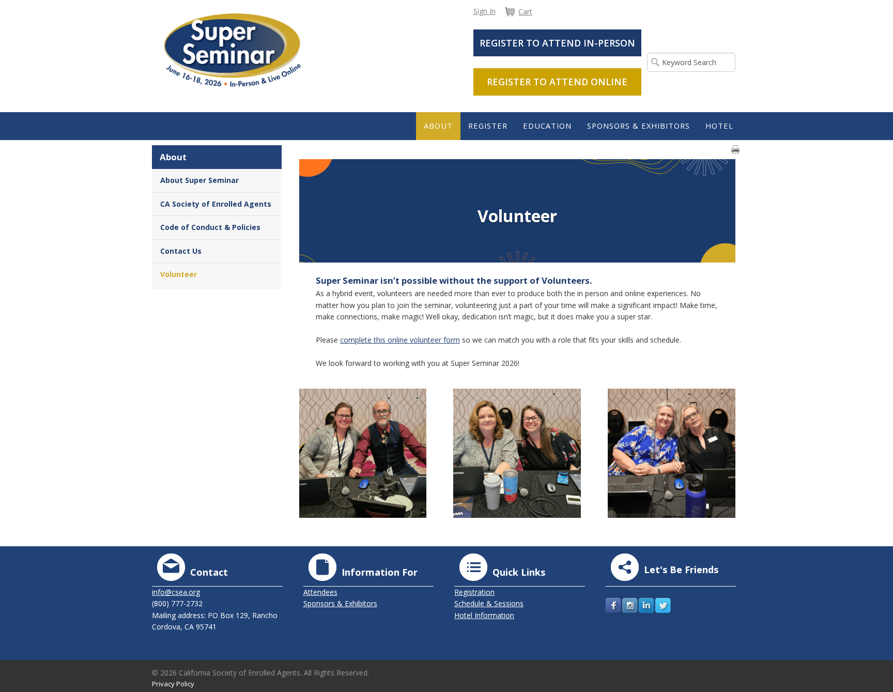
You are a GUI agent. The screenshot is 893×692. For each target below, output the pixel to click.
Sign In (484, 11)
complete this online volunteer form (400, 340)
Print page (735, 149)
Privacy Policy (173, 683)
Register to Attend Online (557, 81)
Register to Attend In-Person (557, 43)
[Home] (232, 49)
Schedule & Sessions (489, 603)
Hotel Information (484, 615)
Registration (474, 592)
